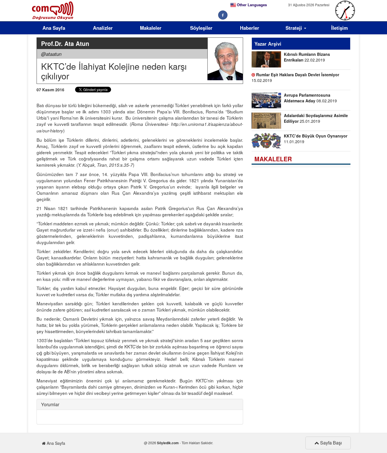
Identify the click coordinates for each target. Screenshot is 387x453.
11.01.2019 (315, 138)
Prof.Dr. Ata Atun (65, 43)
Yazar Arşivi (267, 43)
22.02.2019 (307, 57)
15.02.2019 (295, 77)
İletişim (339, 27)
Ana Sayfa (53, 27)
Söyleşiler (201, 27)
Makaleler (150, 27)
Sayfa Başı (330, 442)
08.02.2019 (310, 97)
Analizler (103, 27)
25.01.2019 (316, 118)
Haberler (249, 27)
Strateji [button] (294, 27)
